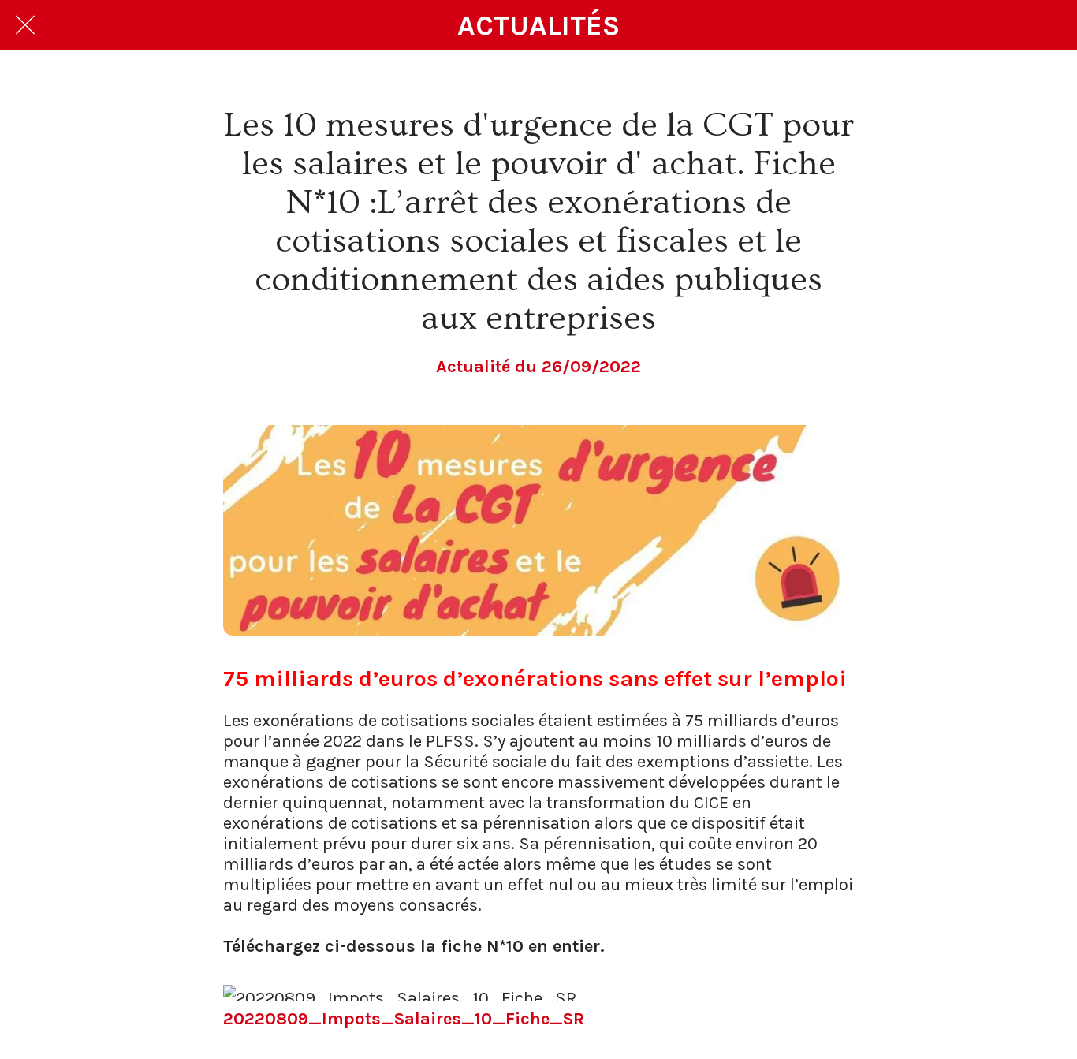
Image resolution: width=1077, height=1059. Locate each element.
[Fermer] (25, 25)
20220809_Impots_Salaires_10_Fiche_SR (403, 1019)
